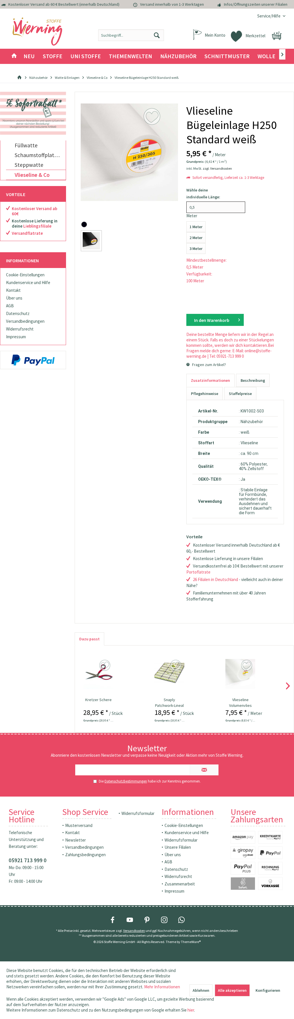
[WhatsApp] (181, 920)
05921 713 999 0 (28, 860)
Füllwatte (26, 145)
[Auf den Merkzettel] (105, 665)
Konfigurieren (268, 990)
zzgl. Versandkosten (217, 168)
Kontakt (13, 290)
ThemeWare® (191, 942)
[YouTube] (130, 920)
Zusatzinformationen (210, 380)
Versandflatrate (27, 233)
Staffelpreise (240, 393)
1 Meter (195, 226)
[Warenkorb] (276, 35)
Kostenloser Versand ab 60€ (34, 211)
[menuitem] (269, 15)
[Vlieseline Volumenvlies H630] (240, 674)
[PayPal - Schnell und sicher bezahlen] (33, 360)
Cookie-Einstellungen (25, 274)
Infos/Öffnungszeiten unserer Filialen (255, 4)
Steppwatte (29, 164)
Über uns (14, 298)
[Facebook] (112, 920)
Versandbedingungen (25, 321)
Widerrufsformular (137, 813)
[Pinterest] (147, 920)
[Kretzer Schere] (98, 674)
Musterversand (78, 825)
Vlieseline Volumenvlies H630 (240, 702)
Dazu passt (89, 638)
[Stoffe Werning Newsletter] (33, 113)
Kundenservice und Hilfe (28, 282)
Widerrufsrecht (20, 329)
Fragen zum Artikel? (208, 364)
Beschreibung (253, 380)
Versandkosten (134, 930)
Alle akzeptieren (232, 990)
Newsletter (75, 840)
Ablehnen (201, 990)
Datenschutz (18, 313)
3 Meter (195, 248)
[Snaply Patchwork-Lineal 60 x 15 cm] (169, 674)
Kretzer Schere (98, 699)
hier (190, 1010)
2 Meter (195, 237)
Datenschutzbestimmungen (126, 781)
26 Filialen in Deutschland (215, 579)
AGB (10, 305)
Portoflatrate (198, 572)
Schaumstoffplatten (39, 155)
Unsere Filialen (178, 847)
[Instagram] (164, 920)
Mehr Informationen (162, 986)
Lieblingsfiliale (37, 226)
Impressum (16, 336)
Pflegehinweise (204, 393)
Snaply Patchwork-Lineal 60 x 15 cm (169, 702)
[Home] (14, 56)
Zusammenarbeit (180, 884)
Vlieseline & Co (32, 174)
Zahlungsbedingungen (85, 854)
